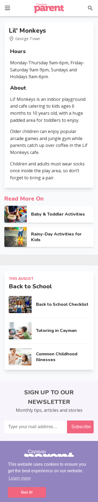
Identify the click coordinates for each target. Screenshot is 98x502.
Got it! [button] (27, 492)
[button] (7, 7)
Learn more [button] (20, 478)
